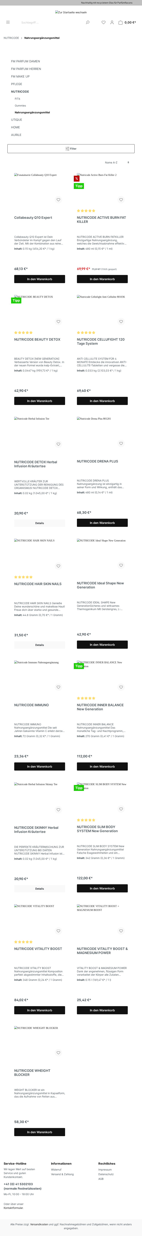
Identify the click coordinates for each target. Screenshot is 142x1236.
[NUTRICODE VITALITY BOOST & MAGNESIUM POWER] (102, 921)
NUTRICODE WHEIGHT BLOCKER (32, 1073)
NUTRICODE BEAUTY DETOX (37, 339)
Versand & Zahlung (62, 1174)
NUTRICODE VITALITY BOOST (38, 949)
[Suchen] (87, 22)
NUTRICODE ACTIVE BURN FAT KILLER (101, 220)
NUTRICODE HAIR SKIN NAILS (38, 584)
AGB (101, 1178)
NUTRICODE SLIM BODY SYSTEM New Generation (97, 829)
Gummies (20, 105)
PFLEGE (16, 84)
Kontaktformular (13, 1207)
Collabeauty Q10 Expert (33, 217)
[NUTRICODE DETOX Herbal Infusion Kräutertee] (39, 434)
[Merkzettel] (103, 22)
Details (39, 523)
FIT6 (17, 98)
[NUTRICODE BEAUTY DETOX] (39, 311)
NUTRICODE (20, 91)
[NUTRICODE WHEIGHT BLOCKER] (39, 1042)
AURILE (16, 135)
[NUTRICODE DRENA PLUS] (102, 433)
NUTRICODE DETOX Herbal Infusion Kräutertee (35, 464)
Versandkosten (39, 1224)
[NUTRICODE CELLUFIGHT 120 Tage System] (102, 311)
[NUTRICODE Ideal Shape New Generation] (102, 555)
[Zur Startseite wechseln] (71, 12)
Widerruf (56, 1169)
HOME (15, 127)
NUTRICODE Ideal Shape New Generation (100, 585)
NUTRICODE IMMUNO (31, 705)
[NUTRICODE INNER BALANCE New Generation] (102, 677)
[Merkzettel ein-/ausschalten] (58, 199)
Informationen (61, 1163)
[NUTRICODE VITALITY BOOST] (39, 921)
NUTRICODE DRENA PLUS (97, 461)
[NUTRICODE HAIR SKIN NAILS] (39, 556)
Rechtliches (106, 1163)
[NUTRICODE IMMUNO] (39, 677)
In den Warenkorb (39, 279)
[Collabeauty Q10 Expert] (39, 189)
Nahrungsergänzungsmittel (32, 112)
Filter (73, 148)
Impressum (105, 1169)
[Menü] (8, 22)
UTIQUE (16, 119)
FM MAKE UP (20, 76)
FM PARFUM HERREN (26, 69)
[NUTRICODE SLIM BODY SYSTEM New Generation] (102, 799)
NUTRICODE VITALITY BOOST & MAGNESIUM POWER (102, 951)
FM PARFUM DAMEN (25, 61)
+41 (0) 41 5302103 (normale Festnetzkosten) (23, 1186)
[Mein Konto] (112, 22)
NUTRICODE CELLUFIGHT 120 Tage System (101, 341)
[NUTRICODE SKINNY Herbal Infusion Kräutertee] (39, 799)
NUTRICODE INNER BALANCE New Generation (100, 707)
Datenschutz (106, 1174)
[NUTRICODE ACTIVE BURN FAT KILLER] (102, 189)
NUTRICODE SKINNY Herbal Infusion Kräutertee (36, 830)
